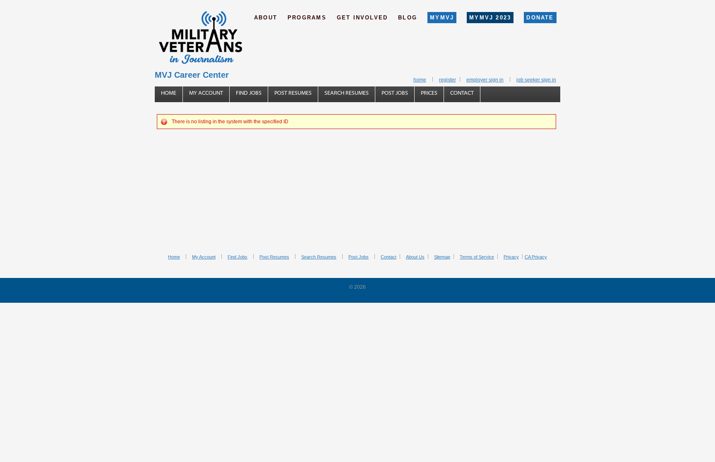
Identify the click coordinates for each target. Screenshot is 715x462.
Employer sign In (485, 80)
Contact (462, 93)
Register (447, 80)
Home (419, 80)
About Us (415, 256)
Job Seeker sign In (536, 80)
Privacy (511, 256)
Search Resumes (346, 93)
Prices (429, 93)
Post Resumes (293, 93)
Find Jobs (249, 93)
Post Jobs (394, 93)
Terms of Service (477, 256)
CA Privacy (536, 256)
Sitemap (442, 256)
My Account (206, 93)
